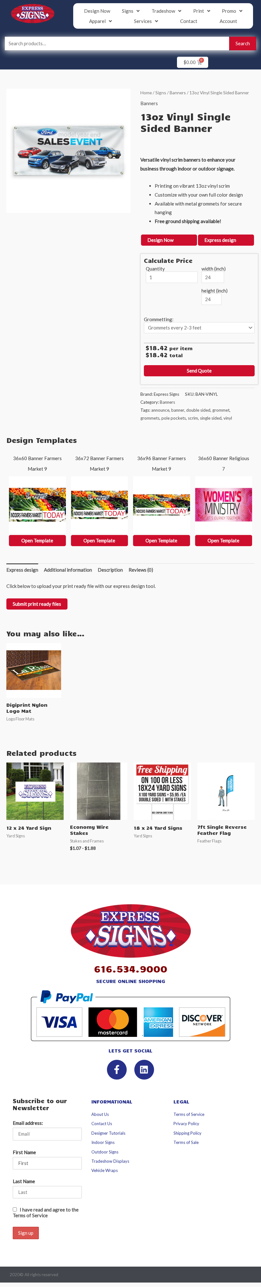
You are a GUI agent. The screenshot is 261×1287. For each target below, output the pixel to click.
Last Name (24, 1181)
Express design (220, 240)
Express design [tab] (22, 570)
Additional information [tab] (68, 570)
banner (177, 410)
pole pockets (173, 418)
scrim (193, 418)
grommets (149, 418)
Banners (178, 92)
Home (146, 92)
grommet (220, 410)
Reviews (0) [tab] (141, 570)
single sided (211, 418)
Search (243, 43)
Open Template (37, 540)
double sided (198, 410)
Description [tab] (110, 570)
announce (160, 410)
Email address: (28, 1123)
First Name (24, 1152)
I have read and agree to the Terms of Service (46, 1212)
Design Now (160, 240)
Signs (160, 92)
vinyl (227, 418)
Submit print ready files (37, 604)
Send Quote (199, 370)
